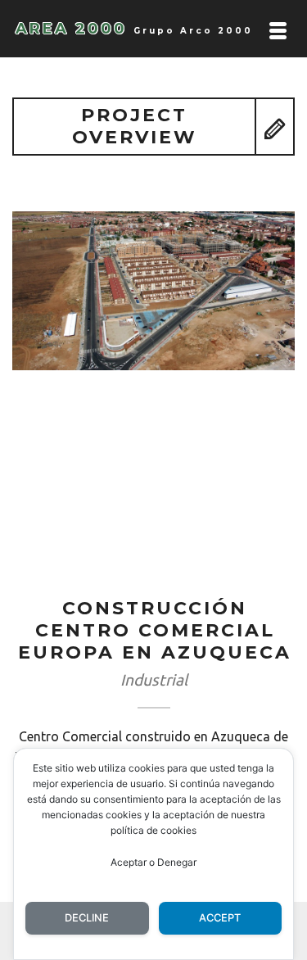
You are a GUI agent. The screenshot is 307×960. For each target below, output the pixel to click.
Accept (220, 918)
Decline (87, 918)
